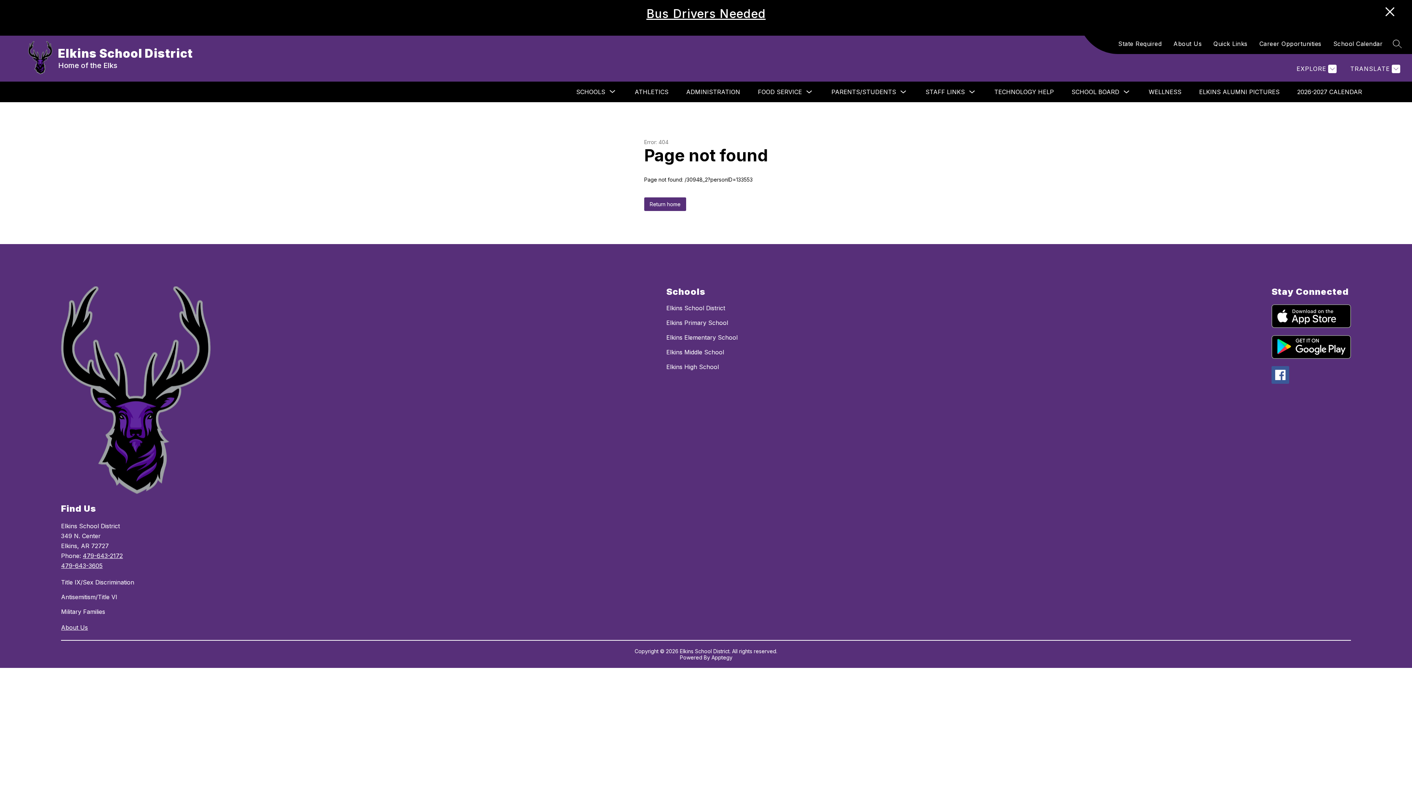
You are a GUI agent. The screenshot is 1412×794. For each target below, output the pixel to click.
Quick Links (1230, 43)
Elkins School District (695, 308)
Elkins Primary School (697, 322)
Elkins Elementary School (702, 337)
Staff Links (945, 92)
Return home (665, 204)
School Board (1095, 92)
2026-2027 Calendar (1329, 92)
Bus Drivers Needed (706, 14)
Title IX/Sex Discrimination (97, 582)
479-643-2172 (103, 555)
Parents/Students (863, 92)
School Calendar (1358, 43)
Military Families (83, 611)
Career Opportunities (1290, 43)
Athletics (651, 92)
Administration (713, 92)
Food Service (780, 92)
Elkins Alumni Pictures (1239, 92)
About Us (1187, 43)
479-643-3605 (82, 565)
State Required (1140, 43)
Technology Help (1024, 92)
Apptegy (722, 657)
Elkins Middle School (695, 352)
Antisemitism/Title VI (89, 597)
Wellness (1165, 92)
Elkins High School (692, 367)
